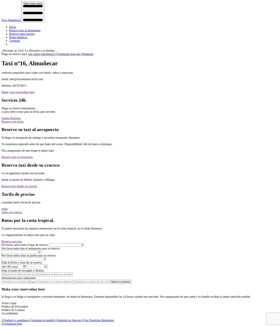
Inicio (12, 27)
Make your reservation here (18, 92)
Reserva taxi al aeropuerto (24, 30)
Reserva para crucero (21, 33)
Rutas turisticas (18, 37)
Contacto (14, 40)
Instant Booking (11, 118)
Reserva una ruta (12, 241)
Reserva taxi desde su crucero (19, 186)
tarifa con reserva (12, 212)
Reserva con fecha (13, 121)
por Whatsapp (84, 54)
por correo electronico (41, 54)
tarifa (5, 208)
